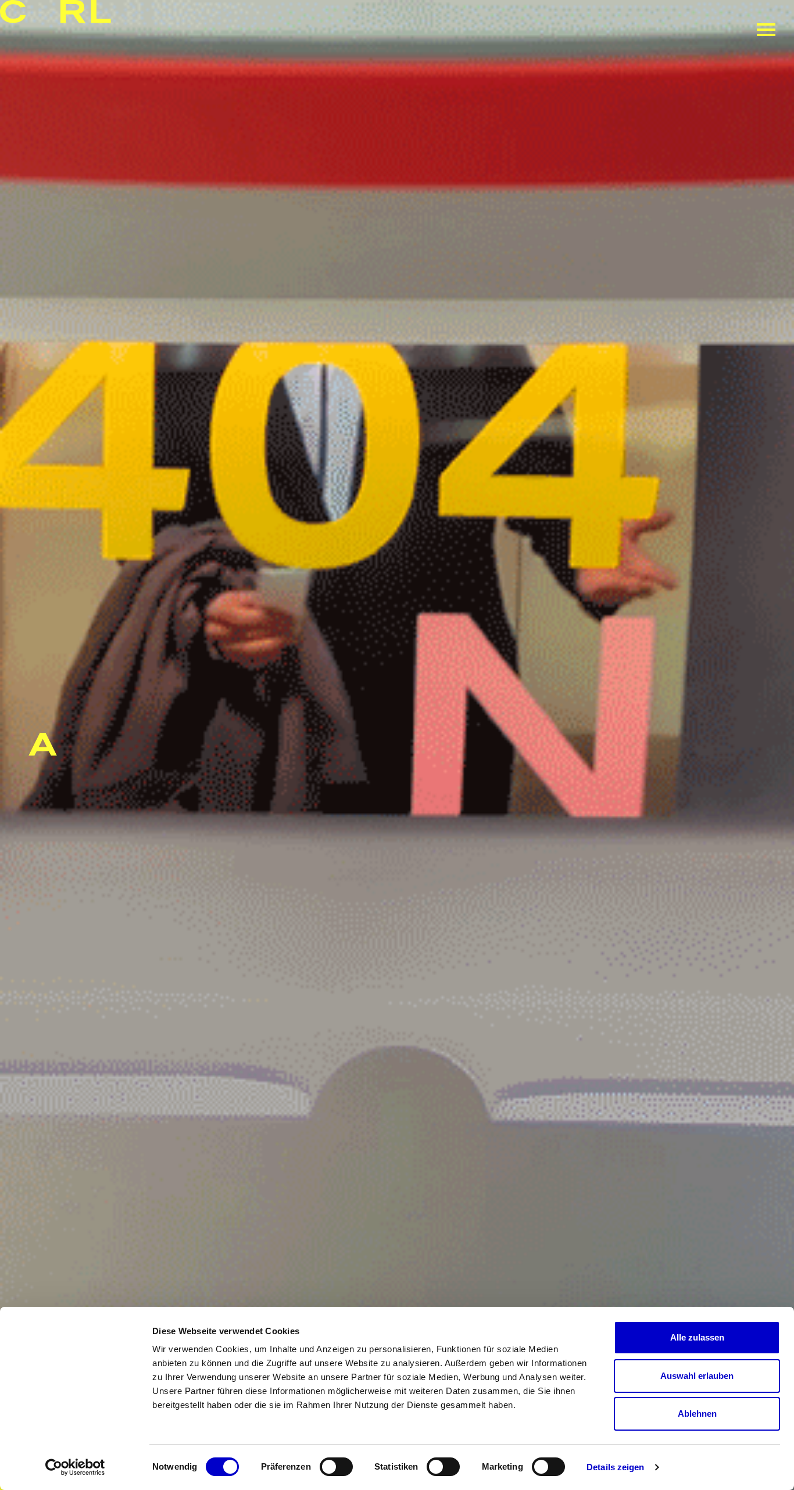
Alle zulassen (697, 1337)
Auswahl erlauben (697, 1376)
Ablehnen (697, 1413)
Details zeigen (615, 1467)
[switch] (336, 1466)
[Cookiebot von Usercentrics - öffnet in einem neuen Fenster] (75, 1467)
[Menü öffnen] (766, 29)
